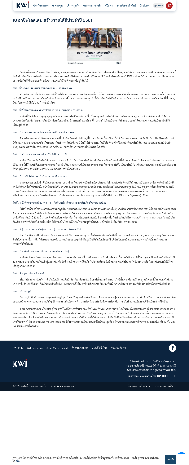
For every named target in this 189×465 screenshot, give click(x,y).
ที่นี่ (18, 460)
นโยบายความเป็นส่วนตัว (138, 386)
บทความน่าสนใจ (92, 5)
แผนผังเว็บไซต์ (99, 348)
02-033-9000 (166, 376)
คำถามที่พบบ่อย (79, 348)
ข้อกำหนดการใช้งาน (165, 386)
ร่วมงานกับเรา (118, 348)
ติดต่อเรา (145, 5)
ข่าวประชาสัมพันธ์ (126, 5)
